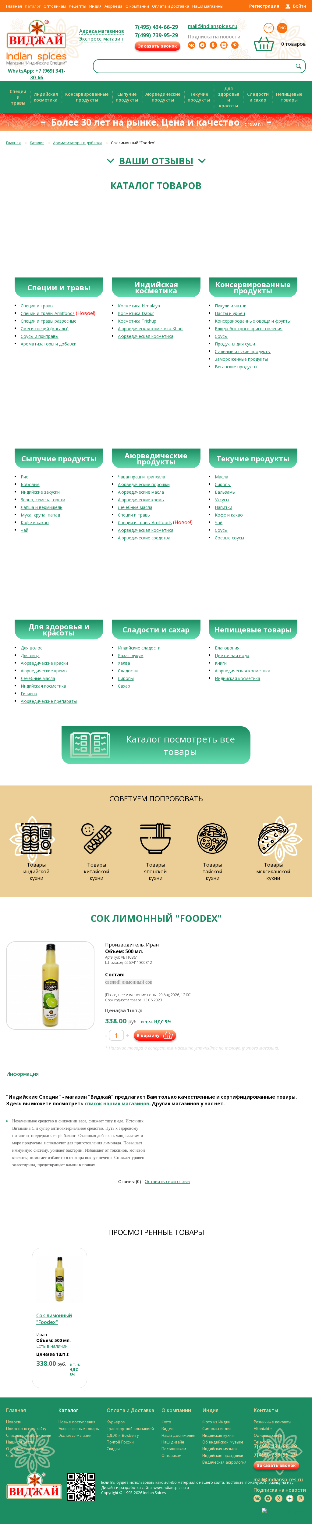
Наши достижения (178, 1435)
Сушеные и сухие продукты (243, 351)
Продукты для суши (235, 344)
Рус (268, 27)
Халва (124, 663)
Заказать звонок (157, 46)
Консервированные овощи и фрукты (253, 321)
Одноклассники (268, 1435)
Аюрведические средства (144, 538)
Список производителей (28, 1435)
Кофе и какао (35, 522)
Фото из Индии (216, 1422)
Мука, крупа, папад (40, 515)
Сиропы (223, 484)
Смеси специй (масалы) (45, 328)
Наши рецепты (20, 1442)
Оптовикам (55, 6)
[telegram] (202, 45)
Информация (22, 1074)
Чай (24, 530)
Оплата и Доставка (130, 1410)
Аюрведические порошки (144, 484)
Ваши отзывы (156, 161)
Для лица (30, 655)
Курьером (116, 1422)
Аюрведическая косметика (145, 336)
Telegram (262, 1442)
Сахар (124, 686)
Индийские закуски (40, 492)
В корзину (148, 1035)
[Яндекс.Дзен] (224, 45)
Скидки (113, 1448)
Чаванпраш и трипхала (141, 477)
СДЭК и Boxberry (123, 1435)
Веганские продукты (236, 367)
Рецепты (77, 6)
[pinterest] (235, 45)
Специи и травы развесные (48, 321)
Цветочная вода (232, 655)
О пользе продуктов (25, 1448)
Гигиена (29, 693)
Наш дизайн (172, 1442)
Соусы (221, 336)
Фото (166, 1422)
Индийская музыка (219, 1448)
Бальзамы (225, 492)
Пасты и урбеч (230, 313)
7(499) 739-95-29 (156, 35)
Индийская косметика (43, 686)
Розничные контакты (272, 1422)
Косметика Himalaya (139, 306)
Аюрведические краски (44, 663)
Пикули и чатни (230, 306)
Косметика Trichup (137, 321)
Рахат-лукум (131, 655)
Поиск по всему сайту (26, 1428)
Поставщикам (173, 1448)
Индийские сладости (139, 648)
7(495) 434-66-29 (156, 26)
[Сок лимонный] (59, 1279)
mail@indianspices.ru (212, 26)
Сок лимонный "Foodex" (54, 1318)
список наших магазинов (117, 1103)
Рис (24, 477)
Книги (221, 663)
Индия (95, 6)
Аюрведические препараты (49, 701)
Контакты (266, 1410)
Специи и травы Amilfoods (48, 313)
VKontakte (263, 1428)
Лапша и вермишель (41, 507)
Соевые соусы (229, 538)
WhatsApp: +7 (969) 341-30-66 (37, 74)
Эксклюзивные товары (79, 1428)
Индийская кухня (218, 1435)
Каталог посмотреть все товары (180, 745)
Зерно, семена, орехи (43, 500)
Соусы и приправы (39, 336)
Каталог (33, 6)
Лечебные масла (135, 507)
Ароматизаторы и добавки (77, 142)
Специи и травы (37, 306)
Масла (221, 477)
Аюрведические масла (141, 492)
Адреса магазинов (101, 31)
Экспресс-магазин (101, 38)
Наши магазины (207, 6)
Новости (13, 1422)
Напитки (223, 507)
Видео (167, 1428)
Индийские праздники (222, 1455)
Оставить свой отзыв (167, 1181)
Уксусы (222, 500)
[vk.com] (191, 45)
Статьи (11, 1455)
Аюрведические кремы (141, 500)
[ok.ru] (213, 45)
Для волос (31, 648)
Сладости (128, 671)
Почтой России (120, 1442)
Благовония (227, 648)
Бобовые (30, 484)
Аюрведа (113, 6)
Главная (14, 6)
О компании (137, 6)
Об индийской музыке (222, 1442)
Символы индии (217, 1428)
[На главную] (36, 48)
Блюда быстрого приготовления (248, 328)
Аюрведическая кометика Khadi (150, 328)
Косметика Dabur (136, 313)
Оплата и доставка (170, 6)
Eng (282, 27)
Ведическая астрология (224, 1462)
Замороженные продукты (241, 359)
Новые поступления (76, 1422)
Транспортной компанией (130, 1428)
